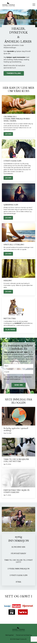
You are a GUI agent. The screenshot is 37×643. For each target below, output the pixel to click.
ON (27, 568)
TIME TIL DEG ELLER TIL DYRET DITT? (18, 561)
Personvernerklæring (24, 635)
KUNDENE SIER (18, 547)
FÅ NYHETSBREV (18, 553)
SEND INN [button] (18, 385)
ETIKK (18, 582)
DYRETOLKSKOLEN (18, 575)
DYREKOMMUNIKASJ (17, 568)
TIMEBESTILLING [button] (13, 73)
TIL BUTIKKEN (10, 329)
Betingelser (9, 635)
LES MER (8, 134)
